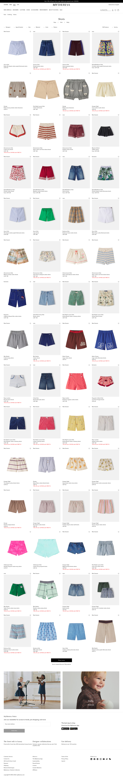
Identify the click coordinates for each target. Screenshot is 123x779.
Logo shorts (36, 232)
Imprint (63, 761)
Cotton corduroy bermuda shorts (71, 649)
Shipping (6, 765)
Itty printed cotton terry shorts (70, 483)
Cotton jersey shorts (9, 358)
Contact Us (6, 758)
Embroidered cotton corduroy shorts (72, 316)
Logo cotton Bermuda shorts (99, 358)
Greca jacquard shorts (68, 66)
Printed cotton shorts (9, 191)
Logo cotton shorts (67, 358)
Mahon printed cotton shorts (11, 274)
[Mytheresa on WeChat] (110, 759)
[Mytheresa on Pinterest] (98, 759)
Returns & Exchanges (9, 767)
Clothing (9, 14)
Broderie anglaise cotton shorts (70, 399)
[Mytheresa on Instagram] (101, 759)
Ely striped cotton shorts (39, 524)
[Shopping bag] (118, 10)
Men (10, 4)
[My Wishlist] (115, 10)
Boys (55, 22)
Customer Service (8, 756)
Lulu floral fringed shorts (98, 399)
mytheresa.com (21, 774)
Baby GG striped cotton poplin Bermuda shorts (15, 66)
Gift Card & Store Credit (10, 761)
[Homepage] (61, 5)
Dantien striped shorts (9, 524)
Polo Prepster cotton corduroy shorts (13, 441)
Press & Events (36, 763)
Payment (6, 763)
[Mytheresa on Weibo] (107, 759)
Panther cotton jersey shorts (40, 608)
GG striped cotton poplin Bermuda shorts (14, 232)
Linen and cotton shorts (98, 566)
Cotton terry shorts (8, 149)
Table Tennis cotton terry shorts (11, 608)
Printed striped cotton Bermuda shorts (101, 191)
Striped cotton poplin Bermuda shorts (101, 649)
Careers (35, 765)
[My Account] (113, 10)
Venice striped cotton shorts (99, 524)
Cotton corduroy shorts (39, 441)
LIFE (18, 4)
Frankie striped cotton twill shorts (71, 524)
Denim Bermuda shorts (39, 399)
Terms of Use (65, 756)
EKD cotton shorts (37, 649)
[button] (101, 10)
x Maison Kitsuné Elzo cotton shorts (12, 316)
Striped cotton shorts (97, 441)
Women (6, 4)
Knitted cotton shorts (68, 149)
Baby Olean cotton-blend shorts (41, 483)
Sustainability (36, 761)
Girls (61, 22)
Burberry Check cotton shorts (70, 232)
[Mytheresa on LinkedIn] (91, 759)
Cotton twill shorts (37, 107)
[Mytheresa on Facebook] (94, 759)
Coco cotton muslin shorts (98, 107)
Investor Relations (37, 767)
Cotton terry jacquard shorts (40, 566)
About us (35, 756)
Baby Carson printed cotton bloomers (13, 107)
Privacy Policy (65, 758)
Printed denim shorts (38, 66)
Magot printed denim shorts (70, 566)
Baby (68, 22)
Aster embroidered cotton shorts (71, 274)
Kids (14, 4)
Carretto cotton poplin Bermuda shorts (101, 66)
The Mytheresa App (38, 758)
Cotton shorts (36, 358)
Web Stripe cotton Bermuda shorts (100, 232)
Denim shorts (66, 191)
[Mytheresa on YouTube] (104, 759)
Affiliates (35, 770)
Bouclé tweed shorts (9, 399)
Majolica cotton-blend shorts (40, 191)
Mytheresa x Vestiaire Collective (12, 770)
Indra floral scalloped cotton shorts (42, 274)
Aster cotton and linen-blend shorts (42, 149)
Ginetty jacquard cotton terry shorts (13, 566)
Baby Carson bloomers (68, 107)
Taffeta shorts (95, 149)
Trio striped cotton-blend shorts (11, 483)
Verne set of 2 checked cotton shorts (101, 608)
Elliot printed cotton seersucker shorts (101, 483)
